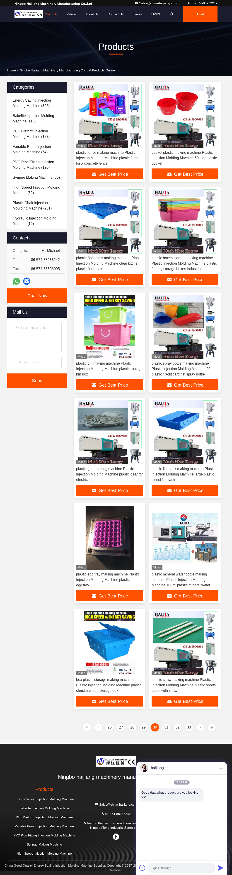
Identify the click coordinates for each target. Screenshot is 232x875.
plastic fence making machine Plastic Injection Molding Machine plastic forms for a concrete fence (107, 158)
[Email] (27, 281)
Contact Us (115, 14)
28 (132, 727)
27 (121, 727)
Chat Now (37, 295)
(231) (32, 205)
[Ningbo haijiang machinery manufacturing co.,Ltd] (116, 761)
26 (110, 727)
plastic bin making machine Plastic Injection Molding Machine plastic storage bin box (109, 368)
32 (178, 727)
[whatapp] (16, 281)
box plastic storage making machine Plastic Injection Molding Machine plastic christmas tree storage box (108, 685)
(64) (32, 149)
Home (31, 14)
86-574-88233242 (204, 3)
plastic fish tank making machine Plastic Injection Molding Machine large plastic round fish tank (183, 474)
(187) (31, 134)
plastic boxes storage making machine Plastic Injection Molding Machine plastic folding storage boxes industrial (184, 263)
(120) (33, 164)
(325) (32, 103)
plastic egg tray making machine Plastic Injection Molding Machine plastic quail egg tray (108, 579)
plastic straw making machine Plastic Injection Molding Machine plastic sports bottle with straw (184, 685)
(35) (36, 177)
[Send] (220, 868)
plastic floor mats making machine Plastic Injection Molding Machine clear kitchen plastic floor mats (109, 263)
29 (144, 727)
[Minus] (220, 768)
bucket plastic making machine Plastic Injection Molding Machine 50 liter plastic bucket (184, 158)
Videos (71, 14)
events (137, 14)
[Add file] (142, 868)
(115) (33, 118)
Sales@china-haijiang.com (158, 3)
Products (51, 14)
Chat (200, 14)
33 (189, 727)
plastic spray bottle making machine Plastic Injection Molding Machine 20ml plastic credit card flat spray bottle (183, 368)
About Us (92, 14)
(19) (34, 221)
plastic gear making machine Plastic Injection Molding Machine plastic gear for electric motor (109, 474)
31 (166, 727)
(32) (36, 190)
